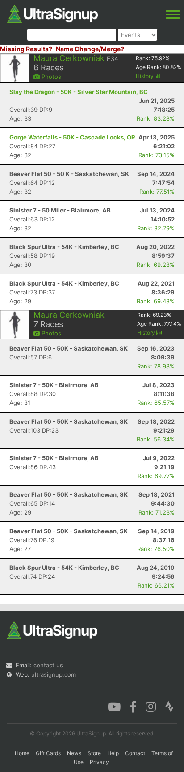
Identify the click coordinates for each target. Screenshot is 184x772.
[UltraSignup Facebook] (133, 706)
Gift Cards (48, 753)
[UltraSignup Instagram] (150, 706)
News (74, 753)
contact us (48, 665)
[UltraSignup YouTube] (114, 706)
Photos (50, 76)
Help (113, 753)
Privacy (99, 762)
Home (22, 753)
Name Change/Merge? (90, 49)
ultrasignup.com (53, 674)
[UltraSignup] (52, 13)
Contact (135, 753)
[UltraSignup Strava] (169, 706)
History (145, 76)
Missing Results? (26, 49)
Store (94, 753)
